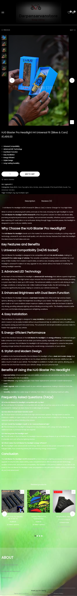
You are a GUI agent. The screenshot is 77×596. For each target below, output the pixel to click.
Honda (35, 187)
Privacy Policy (58, 593)
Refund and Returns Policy (41, 593)
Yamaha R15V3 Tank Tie (64, 517)
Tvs (69, 187)
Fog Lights (25, 187)
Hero (31, 187)
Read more (65, 522)
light (27, 193)
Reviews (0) (47, 201)
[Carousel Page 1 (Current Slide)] (35, 536)
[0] (69, 12)
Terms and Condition (21, 593)
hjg (14, 193)
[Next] (71, 80)
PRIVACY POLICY (7, 578)
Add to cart (30, 174)
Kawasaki (46, 187)
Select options (14, 525)
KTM (51, 187)
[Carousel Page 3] (39, 536)
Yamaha (11, 190)
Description (30, 201)
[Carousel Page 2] (37, 536)
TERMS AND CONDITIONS (10, 565)
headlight (9, 193)
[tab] (30, 201)
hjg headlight (20, 193)
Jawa (40, 187)
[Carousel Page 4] (41, 536)
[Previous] (12, 80)
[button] (8, 179)
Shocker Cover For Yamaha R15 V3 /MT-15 (12, 518)
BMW (15, 187)
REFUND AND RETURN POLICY (11, 571)
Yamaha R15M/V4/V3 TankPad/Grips (38, 518)
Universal (5, 190)
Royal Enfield (58, 187)
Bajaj (11, 187)
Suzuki (65, 187)
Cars (19, 187)
